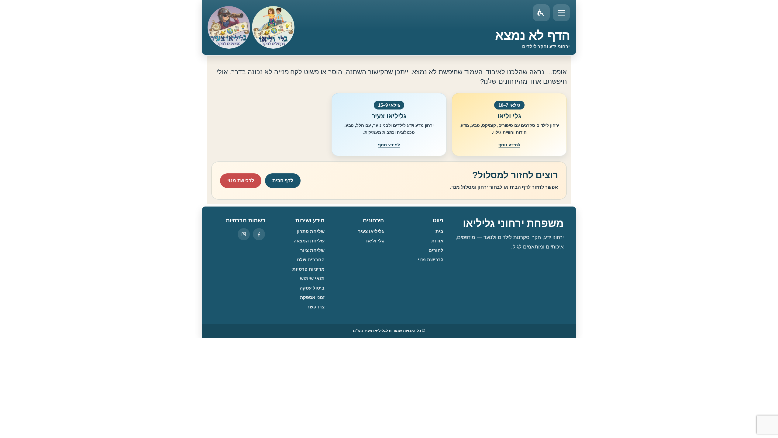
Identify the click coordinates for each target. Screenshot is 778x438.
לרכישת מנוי (240, 180)
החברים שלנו (311, 259)
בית (439, 231)
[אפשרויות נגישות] (541, 12)
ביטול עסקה (312, 287)
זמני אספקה (312, 297)
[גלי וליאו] (273, 27)
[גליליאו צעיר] (229, 27)
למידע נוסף (509, 144)
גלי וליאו (375, 240)
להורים (436, 250)
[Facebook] (259, 234)
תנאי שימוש (312, 278)
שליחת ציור (312, 250)
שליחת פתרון (311, 231)
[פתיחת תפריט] (561, 12)
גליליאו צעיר (371, 231)
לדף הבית (282, 180)
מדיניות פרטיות (308, 269)
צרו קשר (316, 306)
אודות (437, 240)
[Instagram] (244, 234)
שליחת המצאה (309, 240)
